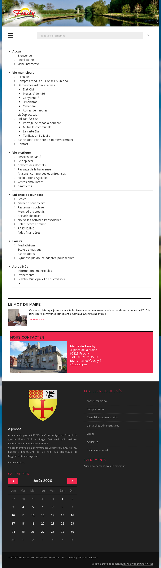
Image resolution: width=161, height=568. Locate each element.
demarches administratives (103, 425)
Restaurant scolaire (31, 207)
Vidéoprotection (28, 114)
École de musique (30, 249)
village (90, 434)
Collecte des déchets (32, 165)
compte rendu (95, 409)
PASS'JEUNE (26, 228)
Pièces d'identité (34, 94)
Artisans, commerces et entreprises (42, 173)
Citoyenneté (31, 98)
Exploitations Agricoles (33, 178)
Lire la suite (37, 319)
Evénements (26, 275)
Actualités (20, 266)
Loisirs (17, 241)
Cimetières (25, 186)
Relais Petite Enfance (32, 224)
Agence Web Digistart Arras (137, 563)
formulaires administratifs (102, 417)
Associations (26, 254)
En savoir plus (79, 364)
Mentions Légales (87, 557)
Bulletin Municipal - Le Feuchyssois (41, 279)
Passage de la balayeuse (34, 169)
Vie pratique (21, 152)
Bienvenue (25, 56)
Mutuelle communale (37, 127)
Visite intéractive (29, 64)
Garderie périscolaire (31, 203)
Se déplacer (25, 161)
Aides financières (29, 232)
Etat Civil (28, 89)
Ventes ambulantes (31, 182)
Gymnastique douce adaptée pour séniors (46, 258)
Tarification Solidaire (37, 135)
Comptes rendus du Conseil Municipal (43, 81)
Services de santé (29, 157)
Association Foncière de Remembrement (45, 140)
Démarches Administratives (36, 85)
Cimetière (29, 106)
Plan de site (68, 557)
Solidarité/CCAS (28, 119)
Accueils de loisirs (29, 216)
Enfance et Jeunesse (28, 195)
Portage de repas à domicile (42, 123)
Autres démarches (35, 110)
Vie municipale (23, 73)
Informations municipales (35, 271)
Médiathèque (26, 245)
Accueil (17, 51)
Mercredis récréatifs (31, 211)
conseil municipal (97, 401)
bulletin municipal (97, 450)
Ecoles (22, 199)
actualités (92, 442)
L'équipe (23, 77)
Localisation (26, 60)
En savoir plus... (16, 462)
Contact (23, 144)
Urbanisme (30, 102)
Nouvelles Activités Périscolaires (39, 220)
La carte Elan (31, 131)
